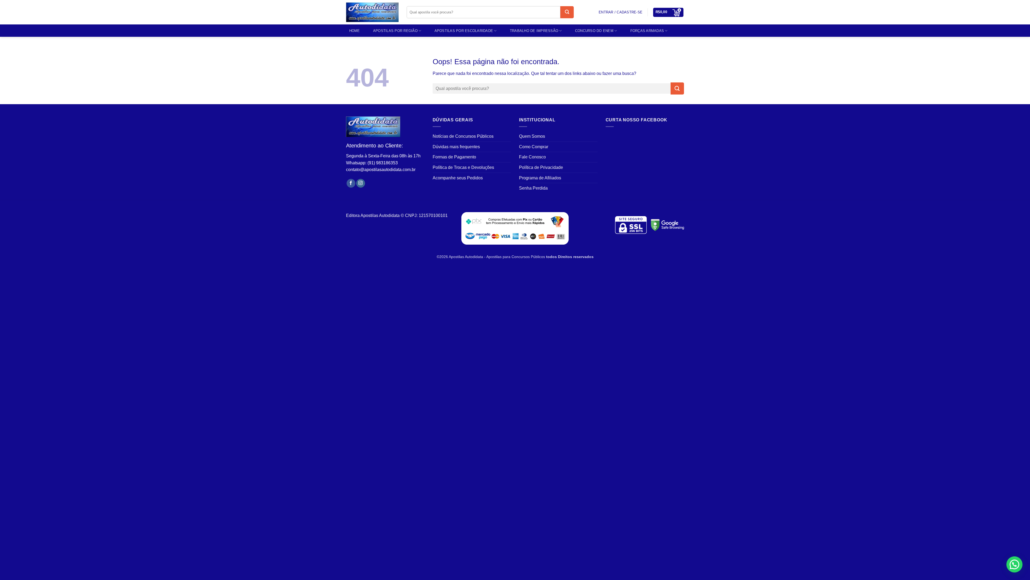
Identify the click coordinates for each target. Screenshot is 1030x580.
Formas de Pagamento (454, 157)
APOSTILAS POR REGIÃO (395, 31)
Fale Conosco (532, 157)
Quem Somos (532, 136)
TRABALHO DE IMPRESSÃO (534, 31)
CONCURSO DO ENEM (594, 31)
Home (354, 31)
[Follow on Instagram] (360, 183)
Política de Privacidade (541, 167)
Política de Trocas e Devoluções (463, 167)
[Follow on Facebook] (351, 183)
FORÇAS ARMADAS (647, 31)
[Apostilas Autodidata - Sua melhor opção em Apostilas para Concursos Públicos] (372, 12)
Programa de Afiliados (540, 178)
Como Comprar (533, 146)
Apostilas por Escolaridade (464, 31)
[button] (668, 12)
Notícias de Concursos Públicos (463, 136)
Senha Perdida (533, 188)
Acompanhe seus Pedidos (458, 178)
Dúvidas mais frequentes (456, 146)
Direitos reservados (576, 257)
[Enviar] (567, 12)
